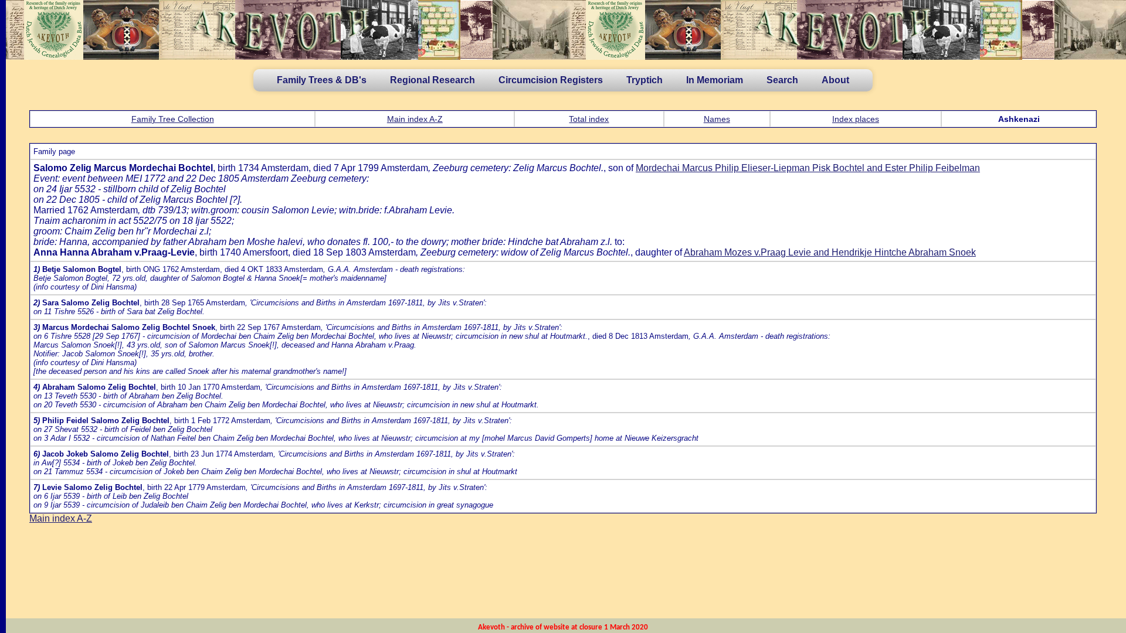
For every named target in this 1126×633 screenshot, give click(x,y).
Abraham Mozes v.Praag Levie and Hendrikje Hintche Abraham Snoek (830, 252)
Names (717, 119)
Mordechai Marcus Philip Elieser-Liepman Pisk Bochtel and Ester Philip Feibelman (808, 168)
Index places (855, 119)
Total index (589, 119)
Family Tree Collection (172, 119)
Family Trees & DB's (322, 80)
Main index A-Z (415, 119)
